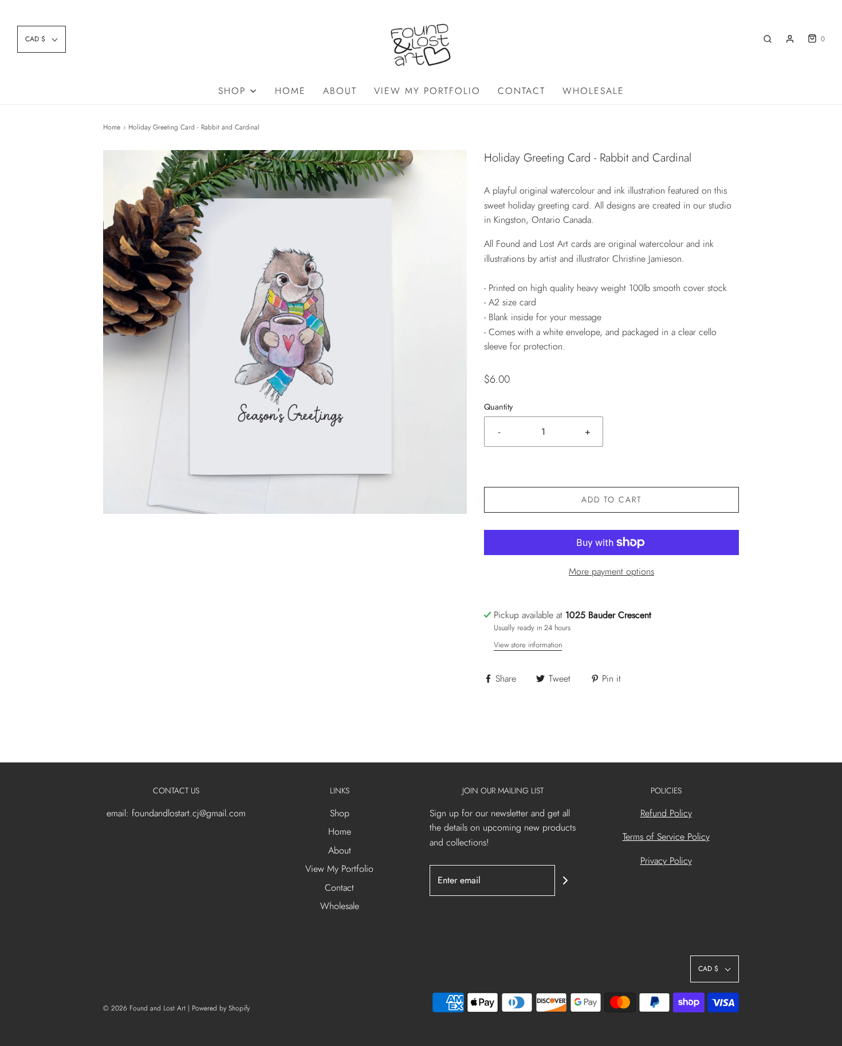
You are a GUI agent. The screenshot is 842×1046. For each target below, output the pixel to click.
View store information (528, 644)
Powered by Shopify (221, 1008)
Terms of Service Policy (666, 836)
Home (290, 90)
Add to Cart (611, 499)
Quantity (498, 406)
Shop (339, 813)
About (340, 90)
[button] (41, 39)
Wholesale (593, 90)
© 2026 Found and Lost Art (144, 1008)
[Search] (767, 39)
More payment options (611, 571)
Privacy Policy (666, 860)
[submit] (565, 880)
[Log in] (790, 39)
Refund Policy (666, 813)
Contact (521, 90)
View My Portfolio (427, 90)
